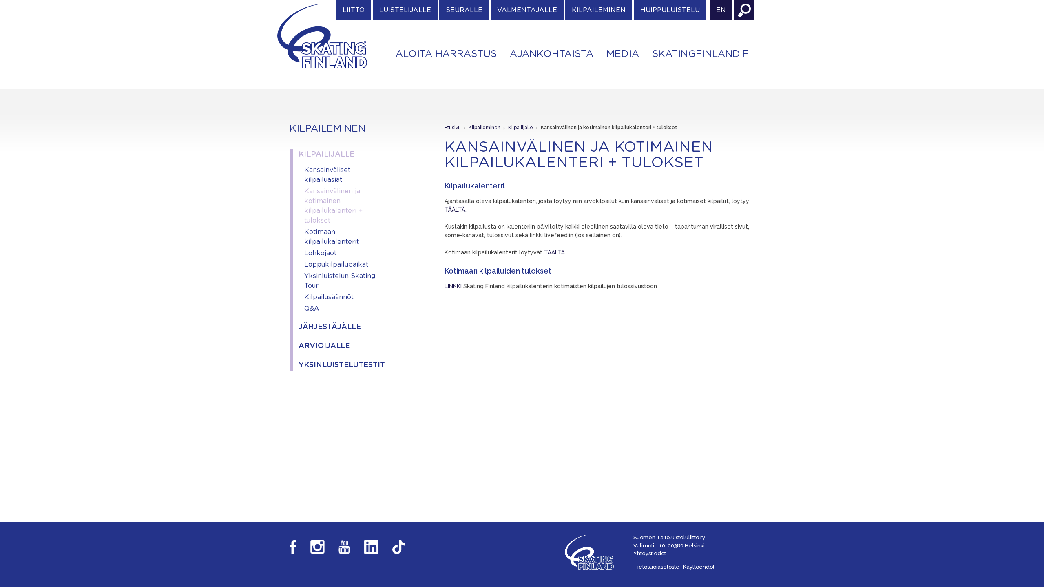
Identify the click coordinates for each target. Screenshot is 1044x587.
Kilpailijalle (326, 154)
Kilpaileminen (599, 10)
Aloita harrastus (446, 54)
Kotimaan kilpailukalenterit (331, 237)
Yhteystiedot (649, 553)
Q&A (311, 308)
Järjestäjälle (330, 327)
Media (622, 54)
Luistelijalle (405, 10)
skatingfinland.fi (701, 54)
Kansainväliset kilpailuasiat (327, 175)
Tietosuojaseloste (656, 567)
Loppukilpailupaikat (336, 264)
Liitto (354, 10)
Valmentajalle (527, 10)
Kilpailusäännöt (329, 297)
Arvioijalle (324, 346)
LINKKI (453, 286)
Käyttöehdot (698, 567)
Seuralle (464, 10)
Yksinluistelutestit (340, 365)
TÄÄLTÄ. (456, 209)
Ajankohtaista (551, 54)
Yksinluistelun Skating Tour (339, 281)
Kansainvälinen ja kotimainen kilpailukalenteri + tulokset (333, 206)
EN (721, 10)
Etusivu (453, 127)
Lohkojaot (320, 253)
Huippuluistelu (670, 10)
